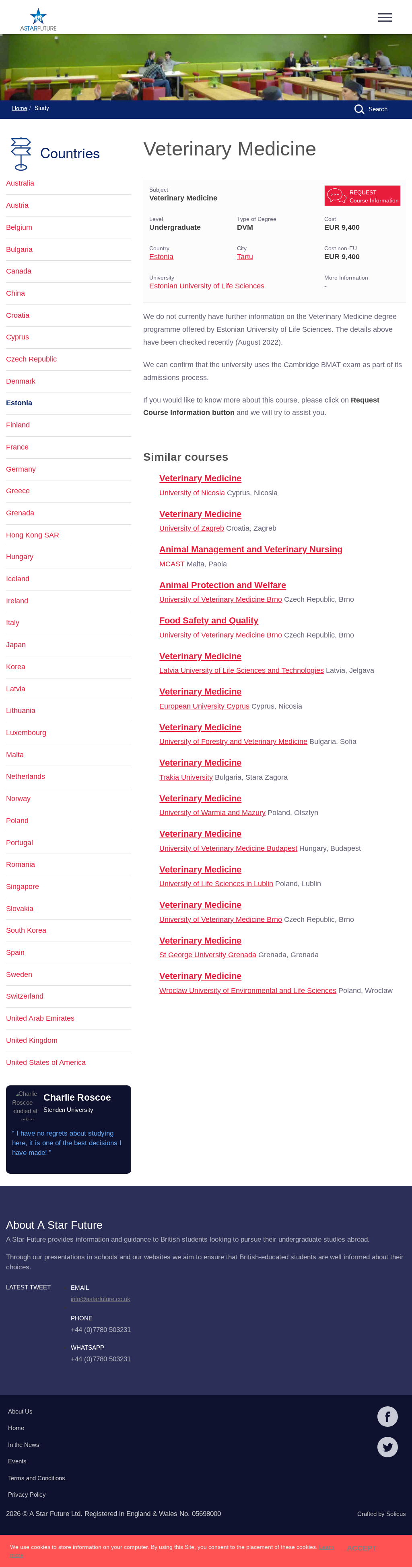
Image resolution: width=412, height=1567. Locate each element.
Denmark (20, 381)
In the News (23, 1444)
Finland (18, 425)
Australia (20, 183)
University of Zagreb (191, 528)
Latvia (15, 689)
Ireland (17, 601)
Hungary (19, 557)
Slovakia (19, 909)
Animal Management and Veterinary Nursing (250, 549)
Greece (18, 491)
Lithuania (20, 711)
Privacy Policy (27, 1494)
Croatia (17, 315)
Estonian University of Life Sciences (206, 286)
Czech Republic (31, 359)
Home (19, 108)
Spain (15, 952)
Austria (17, 205)
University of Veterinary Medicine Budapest (228, 848)
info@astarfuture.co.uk (100, 1298)
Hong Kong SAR (32, 535)
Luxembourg (26, 733)
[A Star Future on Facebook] (387, 1417)
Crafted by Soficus (381, 1513)
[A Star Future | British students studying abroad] (38, 20)
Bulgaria (19, 249)
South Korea (26, 930)
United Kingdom (32, 1040)
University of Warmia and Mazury (212, 813)
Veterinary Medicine (200, 478)
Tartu (245, 257)
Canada (18, 271)
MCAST (172, 564)
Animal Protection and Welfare (222, 585)
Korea (15, 667)
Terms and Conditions (36, 1478)
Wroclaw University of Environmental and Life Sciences (247, 991)
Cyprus (17, 337)
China (15, 293)
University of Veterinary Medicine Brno (220, 599)
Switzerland (24, 996)
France (17, 447)
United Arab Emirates (40, 1018)
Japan (16, 645)
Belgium (19, 227)
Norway (18, 799)
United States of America (46, 1062)
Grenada (20, 513)
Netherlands (25, 776)
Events (17, 1461)
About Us (20, 1411)
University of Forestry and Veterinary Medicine (233, 742)
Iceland (17, 579)
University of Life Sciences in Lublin (216, 884)
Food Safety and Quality (208, 620)
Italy (12, 623)
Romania (20, 864)
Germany (21, 469)
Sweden (19, 974)
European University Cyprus (204, 706)
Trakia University (186, 777)
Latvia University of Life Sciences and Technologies (241, 670)
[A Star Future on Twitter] (387, 1448)
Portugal (19, 843)
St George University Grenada (207, 955)
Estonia (161, 257)
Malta (15, 755)
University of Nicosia (192, 493)
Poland (17, 821)
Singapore (22, 887)
